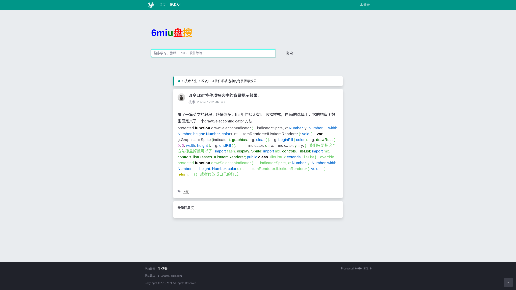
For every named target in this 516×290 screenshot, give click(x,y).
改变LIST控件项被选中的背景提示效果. (229, 81)
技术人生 (176, 4)
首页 (162, 4)
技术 (191, 102)
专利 (186, 192)
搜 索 (289, 53)
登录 (366, 4)
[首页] (178, 81)
